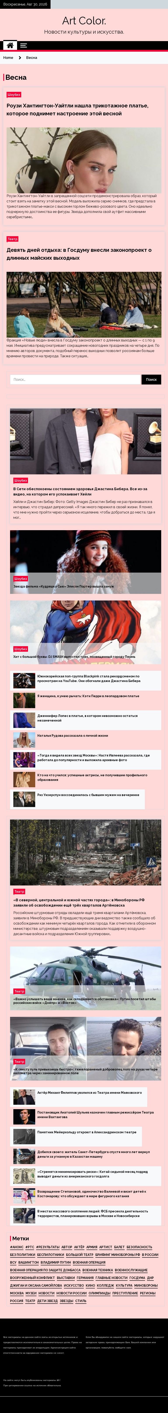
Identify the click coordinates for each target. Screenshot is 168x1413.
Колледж (105, 1285)
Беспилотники (50, 1255)
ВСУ (13, 1262)
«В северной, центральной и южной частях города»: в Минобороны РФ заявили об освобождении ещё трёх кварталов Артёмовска (79, 902)
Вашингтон (28, 1262)
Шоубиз (14, 94)
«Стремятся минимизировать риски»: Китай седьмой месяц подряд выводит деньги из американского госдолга (92, 1174)
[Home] (10, 45)
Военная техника (97, 1270)
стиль (80, 1301)
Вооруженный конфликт (32, 1278)
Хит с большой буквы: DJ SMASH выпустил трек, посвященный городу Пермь (74, 656)
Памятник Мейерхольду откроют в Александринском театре (86, 1132)
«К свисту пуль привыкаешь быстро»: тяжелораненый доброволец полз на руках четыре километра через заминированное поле (85, 1071)
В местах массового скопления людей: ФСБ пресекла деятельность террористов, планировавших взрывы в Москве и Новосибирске (92, 1214)
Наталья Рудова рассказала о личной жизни (72, 735)
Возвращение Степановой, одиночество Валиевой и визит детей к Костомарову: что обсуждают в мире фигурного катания (91, 1194)
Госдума (137, 1278)
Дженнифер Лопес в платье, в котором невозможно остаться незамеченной (87, 718)
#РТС (29, 1247)
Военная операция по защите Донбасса (45, 1270)
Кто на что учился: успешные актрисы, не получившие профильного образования (92, 777)
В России (150, 1255)
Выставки (66, 1278)
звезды (66, 1301)
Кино (90, 1285)
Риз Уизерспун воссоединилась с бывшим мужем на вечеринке (88, 795)
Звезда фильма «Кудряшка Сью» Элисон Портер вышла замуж (63, 586)
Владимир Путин (56, 1262)
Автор (66, 1247)
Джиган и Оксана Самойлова (36, 1285)
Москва (17, 1293)
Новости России (71, 1293)
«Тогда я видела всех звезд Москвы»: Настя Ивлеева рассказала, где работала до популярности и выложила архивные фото (93, 758)
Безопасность (139, 1247)
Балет (119, 1247)
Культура (124, 1285)
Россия (16, 1301)
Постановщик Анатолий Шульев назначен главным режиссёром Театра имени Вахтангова (95, 1115)
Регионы (148, 1293)
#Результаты (48, 1247)
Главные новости (112, 1278)
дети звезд (47, 1301)
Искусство (74, 1285)
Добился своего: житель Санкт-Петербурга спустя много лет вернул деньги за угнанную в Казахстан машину (93, 1154)
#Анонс (16, 1247)
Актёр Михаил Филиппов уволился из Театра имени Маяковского (89, 1092)
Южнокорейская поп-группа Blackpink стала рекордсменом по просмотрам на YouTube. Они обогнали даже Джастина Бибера (88, 679)
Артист (105, 1247)
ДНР (150, 1278)
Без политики (22, 1255)
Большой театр (79, 1255)
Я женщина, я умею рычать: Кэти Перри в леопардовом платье (88, 696)
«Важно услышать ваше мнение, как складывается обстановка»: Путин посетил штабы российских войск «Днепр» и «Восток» (84, 1001)
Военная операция (89, 1262)
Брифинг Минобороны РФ (117, 1255)
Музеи (31, 1293)
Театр (12, 239)
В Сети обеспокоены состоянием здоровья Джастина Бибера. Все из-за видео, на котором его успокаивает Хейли (80, 491)
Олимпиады (99, 1293)
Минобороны (146, 1285)
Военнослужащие (131, 1270)
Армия (91, 1247)
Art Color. (84, 21)
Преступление (125, 1293)
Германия (85, 1278)
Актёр (79, 1247)
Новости (46, 1293)
